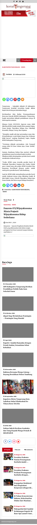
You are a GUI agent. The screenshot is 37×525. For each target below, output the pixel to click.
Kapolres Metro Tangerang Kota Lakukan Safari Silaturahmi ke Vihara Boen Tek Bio (16, 401)
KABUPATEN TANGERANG (11, 67)
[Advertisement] (18, 38)
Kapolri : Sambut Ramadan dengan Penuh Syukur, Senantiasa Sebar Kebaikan (17, 345)
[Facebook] (7, 99)
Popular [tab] (8, 450)
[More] (22, 99)
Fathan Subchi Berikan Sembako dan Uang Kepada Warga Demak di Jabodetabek (17, 430)
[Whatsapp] (4, 99)
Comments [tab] (29, 450)
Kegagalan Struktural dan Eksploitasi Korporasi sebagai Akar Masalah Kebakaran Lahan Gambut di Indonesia (23, 485)
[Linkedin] (18, 99)
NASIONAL (7, 204)
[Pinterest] (15, 99)
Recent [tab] (18, 450)
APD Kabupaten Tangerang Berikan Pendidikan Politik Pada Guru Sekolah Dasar (17, 289)
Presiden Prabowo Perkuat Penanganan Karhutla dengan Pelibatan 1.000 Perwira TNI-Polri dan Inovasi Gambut (23, 472)
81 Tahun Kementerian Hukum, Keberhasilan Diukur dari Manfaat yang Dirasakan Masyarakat (23, 498)
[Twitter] (11, 99)
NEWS (23, 67)
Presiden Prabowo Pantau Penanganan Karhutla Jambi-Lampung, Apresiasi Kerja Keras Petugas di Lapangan (23, 459)
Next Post (8, 200)
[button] (18, 60)
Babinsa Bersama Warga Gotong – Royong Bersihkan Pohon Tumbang (17, 373)
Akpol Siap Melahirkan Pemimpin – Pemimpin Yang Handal (17, 317)
